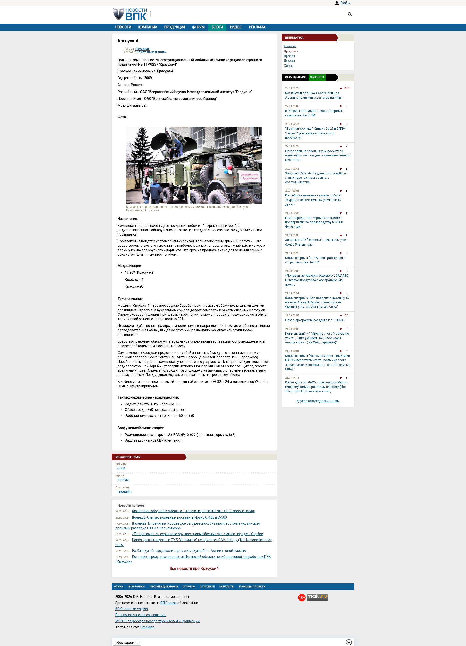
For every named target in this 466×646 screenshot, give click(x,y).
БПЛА (121, 468)
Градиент (125, 491)
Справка (189, 586)
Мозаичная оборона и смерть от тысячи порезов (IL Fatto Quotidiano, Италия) (193, 511)
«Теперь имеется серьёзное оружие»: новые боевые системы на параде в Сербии (197, 534)
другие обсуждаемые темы (318, 401)
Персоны (289, 60)
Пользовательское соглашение (140, 615)
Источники (136, 586)
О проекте (207, 586)
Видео (236, 27)
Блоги (217, 27)
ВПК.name (168, 603)
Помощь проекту (252, 586)
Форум (198, 27)
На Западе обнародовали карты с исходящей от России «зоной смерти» (189, 550)
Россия (123, 480)
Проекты (289, 56)
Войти (346, 3)
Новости (123, 27)
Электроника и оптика (152, 52)
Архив (118, 586)
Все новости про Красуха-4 (194, 568)
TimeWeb (147, 627)
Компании (147, 27)
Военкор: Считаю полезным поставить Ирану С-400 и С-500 (179, 517)
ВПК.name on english (131, 609)
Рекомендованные (164, 586)
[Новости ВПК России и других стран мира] (130, 19)
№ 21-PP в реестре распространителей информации (157, 621)
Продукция (174, 27)
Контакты (226, 586)
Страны (288, 65)
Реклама (257, 27)
